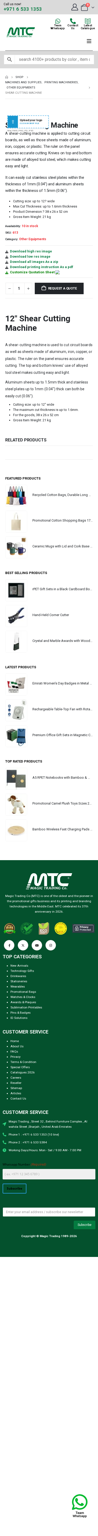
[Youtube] (37, 945)
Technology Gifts (22, 971)
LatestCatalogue (88, 27)
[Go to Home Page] (6, 77)
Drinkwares (18, 976)
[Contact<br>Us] (73, 21)
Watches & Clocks (22, 997)
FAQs (14, 1051)
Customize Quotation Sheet (32, 272)
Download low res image (30, 256)
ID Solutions (18, 1018)
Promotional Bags (23, 992)
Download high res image (31, 251)
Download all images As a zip (34, 262)
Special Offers (20, 1067)
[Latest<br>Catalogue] (88, 21)
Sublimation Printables (26, 1007)
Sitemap (16, 1088)
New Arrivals (19, 965)
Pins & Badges (20, 1012)
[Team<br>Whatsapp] (58, 21)
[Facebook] (9, 945)
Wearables (17, 986)
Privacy (15, 1057)
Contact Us (18, 1098)
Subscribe (14, 1188)
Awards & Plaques (23, 1002)
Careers (15, 1077)
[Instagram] (50, 945)
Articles (15, 1093)
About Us (17, 1046)
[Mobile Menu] (89, 41)
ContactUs (72, 27)
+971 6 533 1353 (23, 9)
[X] (23, 945)
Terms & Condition (23, 1062)
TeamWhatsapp (57, 27)
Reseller (15, 1083)
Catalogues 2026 (22, 1072)
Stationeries (18, 981)
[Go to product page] (16, 496)
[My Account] (75, 7)
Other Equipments (32, 239)
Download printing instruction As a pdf (41, 267)
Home (14, 1041)
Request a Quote (62, 288)
